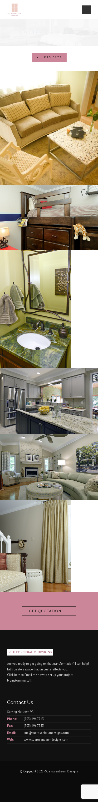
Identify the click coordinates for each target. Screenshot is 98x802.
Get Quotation (45, 611)
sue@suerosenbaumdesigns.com (46, 733)
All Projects (49, 57)
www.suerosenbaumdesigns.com (46, 740)
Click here (13, 675)
